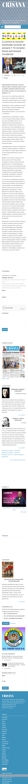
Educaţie (4, 733)
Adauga (5, 688)
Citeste (23, 415)
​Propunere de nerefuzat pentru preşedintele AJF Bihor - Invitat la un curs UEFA (16, 664)
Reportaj (4, 756)
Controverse (6, 386)
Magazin (4, 737)
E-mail (3, 681)
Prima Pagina (5, 760)
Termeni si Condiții (6, 773)
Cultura (4, 723)
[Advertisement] (13, 473)
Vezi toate (23, 512)
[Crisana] (14, 5)
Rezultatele (12, 623)
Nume (4, 290)
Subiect (4, 298)
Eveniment (4, 719)
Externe (6, 78)
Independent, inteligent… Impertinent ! (11, 450)
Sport (3, 735)
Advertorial (4, 764)
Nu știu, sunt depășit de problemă (13, 618)
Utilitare (4, 750)
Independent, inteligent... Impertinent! (11, 452)
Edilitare (4, 754)
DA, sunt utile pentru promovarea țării (14, 616)
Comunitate (5, 560)
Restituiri (4, 758)
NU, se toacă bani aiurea (10, 613)
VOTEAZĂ (5, 623)
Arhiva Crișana (5, 378)
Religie (3, 745)
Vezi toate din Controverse (18, 460)
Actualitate (4, 717)
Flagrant (4, 727)
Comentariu (4, 313)
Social (3, 721)
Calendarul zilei (6, 748)
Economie (4, 729)
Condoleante (5, 762)
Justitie (4, 752)
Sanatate (4, 731)
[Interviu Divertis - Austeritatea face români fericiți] (14, 498)
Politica (4, 725)
